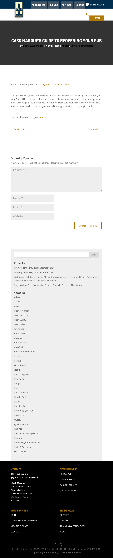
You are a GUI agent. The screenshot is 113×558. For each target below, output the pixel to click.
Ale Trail (18, 301)
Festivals (18, 360)
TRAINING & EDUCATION (72, 526)
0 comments (86, 45)
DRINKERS (40, 5)
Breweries (19, 328)
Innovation (19, 379)
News (73, 45)
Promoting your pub (23, 410)
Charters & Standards (24, 351)
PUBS (55, 5)
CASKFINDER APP (68, 485)
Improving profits (22, 374)
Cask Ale (18, 338)
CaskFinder (19, 347)
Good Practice (21, 365)
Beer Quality (20, 319)
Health (17, 369)
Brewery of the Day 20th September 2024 (34, 267)
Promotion (19, 415)
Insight (17, 383)
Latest (17, 388)
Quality (17, 419)
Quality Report (21, 424)
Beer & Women (21, 310)
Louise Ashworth (33, 45)
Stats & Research (22, 447)
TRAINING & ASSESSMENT (24, 520)
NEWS (68, 5)
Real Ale (18, 428)
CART (81, 5)
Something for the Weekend (27, 442)
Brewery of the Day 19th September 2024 (34, 272)
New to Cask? (20, 397)
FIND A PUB (66, 473)
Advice (65, 45)
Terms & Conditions (71, 552)
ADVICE (15, 531)
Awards (17, 306)
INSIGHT (64, 520)
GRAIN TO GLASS (68, 479)
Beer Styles (19, 324)
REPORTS (64, 515)
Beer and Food (21, 315)
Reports (18, 438)
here (41, 117)
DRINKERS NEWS (68, 490)
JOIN (13, 515)
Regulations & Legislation (26, 433)
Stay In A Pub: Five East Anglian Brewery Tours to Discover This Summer (49, 285)
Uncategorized (21, 451)
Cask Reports (20, 342)
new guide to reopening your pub (55, 84)
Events (17, 356)
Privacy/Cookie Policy (47, 552)
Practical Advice (21, 406)
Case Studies (20, 333)
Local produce (21, 392)
